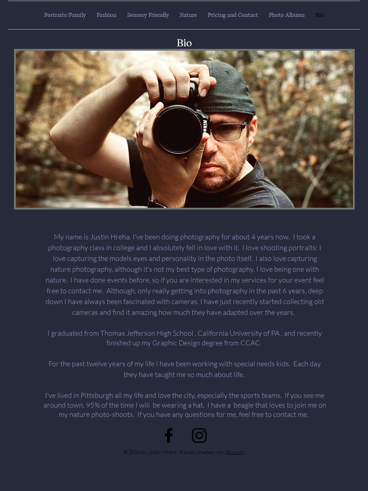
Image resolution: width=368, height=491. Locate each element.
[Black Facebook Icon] (169, 435)
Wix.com (234, 452)
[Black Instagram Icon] (199, 435)
